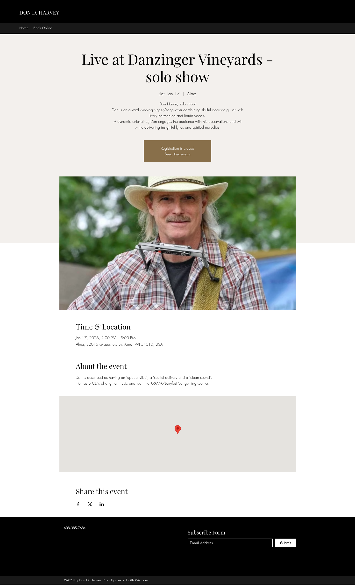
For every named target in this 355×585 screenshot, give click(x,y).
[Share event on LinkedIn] (101, 504)
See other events (178, 154)
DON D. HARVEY (39, 12)
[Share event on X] (90, 504)
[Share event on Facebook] (78, 504)
